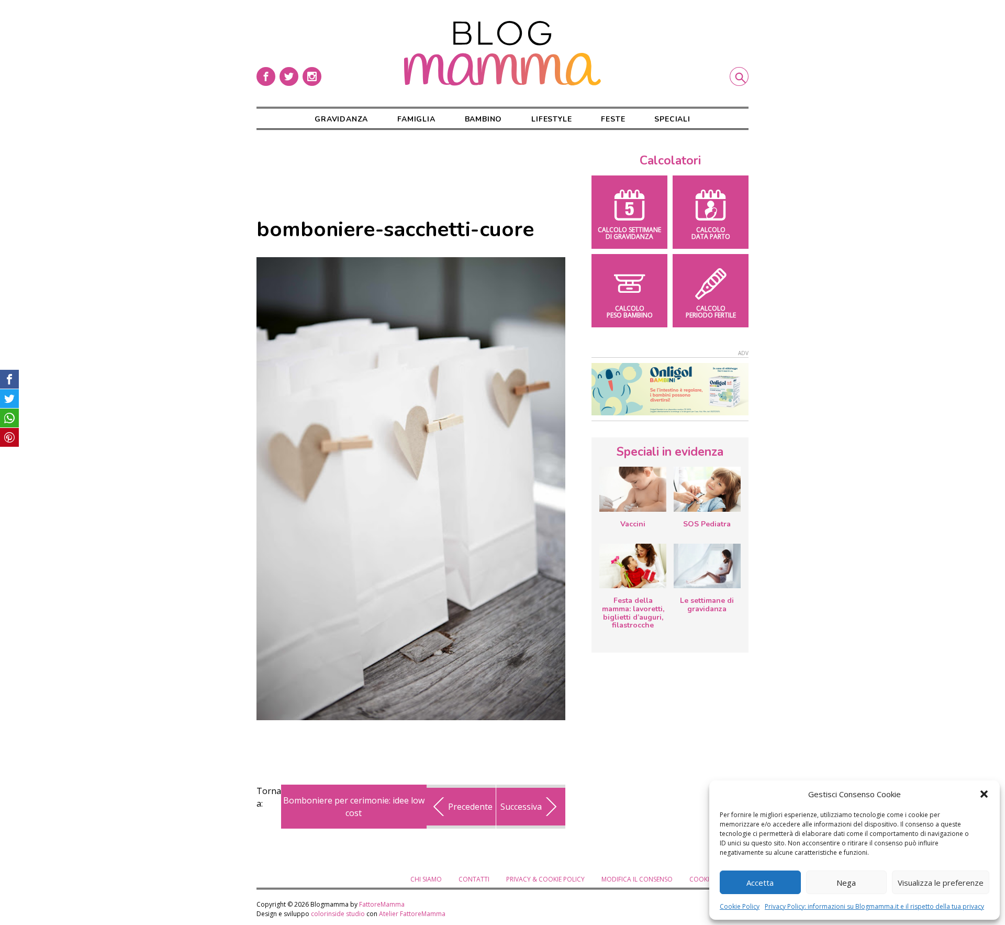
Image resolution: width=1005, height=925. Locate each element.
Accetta (760, 882)
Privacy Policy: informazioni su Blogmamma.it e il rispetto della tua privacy (874, 906)
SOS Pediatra (707, 524)
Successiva (521, 806)
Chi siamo (426, 879)
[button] (984, 794)
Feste (613, 119)
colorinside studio (338, 913)
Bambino (483, 119)
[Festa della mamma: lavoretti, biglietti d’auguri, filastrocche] (632, 566)
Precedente (470, 806)
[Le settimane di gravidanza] (707, 566)
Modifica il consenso (637, 879)
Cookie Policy (740, 906)
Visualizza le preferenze (941, 882)
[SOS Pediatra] (707, 489)
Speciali (672, 119)
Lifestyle (551, 119)
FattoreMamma (382, 904)
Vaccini (632, 524)
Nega (846, 882)
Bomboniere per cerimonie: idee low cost (354, 807)
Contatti (474, 879)
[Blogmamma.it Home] (502, 53)
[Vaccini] (632, 489)
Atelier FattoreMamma (412, 913)
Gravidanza (341, 119)
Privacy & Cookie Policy (545, 879)
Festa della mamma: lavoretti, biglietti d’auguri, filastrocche (633, 613)
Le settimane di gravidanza (707, 605)
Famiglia (416, 119)
